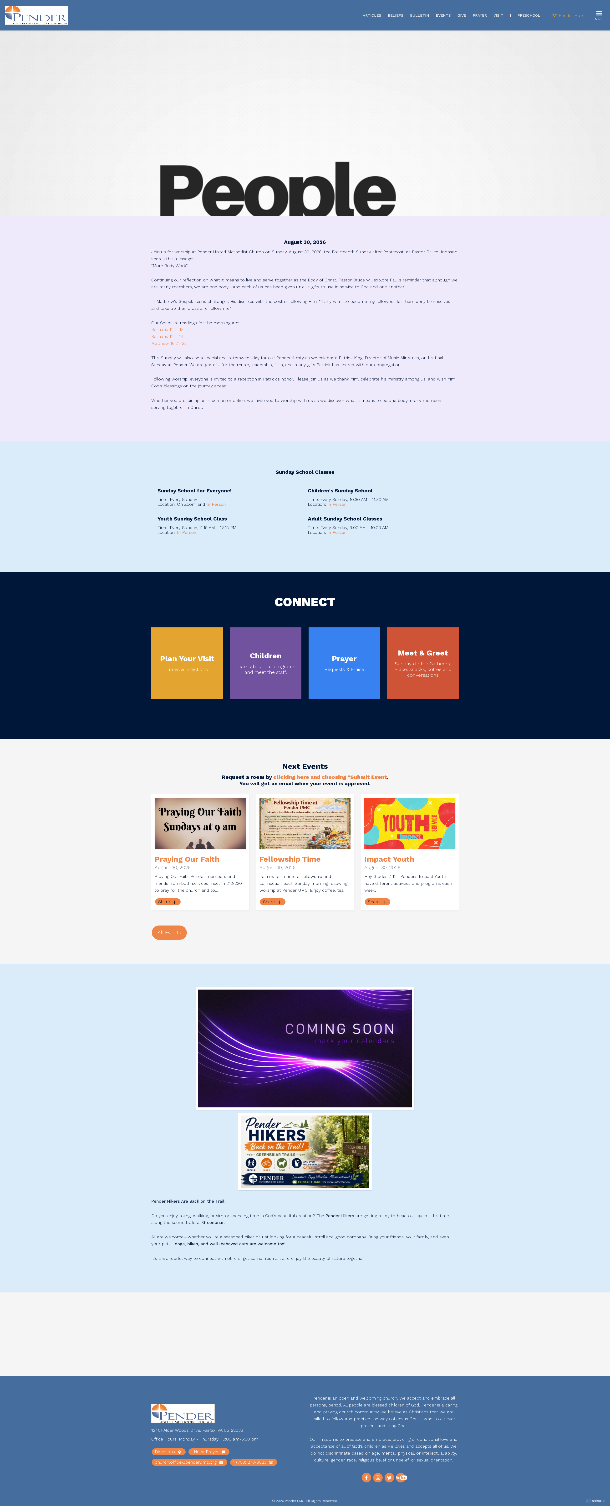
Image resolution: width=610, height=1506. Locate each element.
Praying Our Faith (187, 859)
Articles (372, 15)
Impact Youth (389, 859)
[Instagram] (378, 1477)
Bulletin (419, 15)
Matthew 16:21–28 (169, 343)
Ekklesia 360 (595, 1501)
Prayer (480, 15)
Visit (498, 15)
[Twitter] (389, 1477)
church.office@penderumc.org (186, 1462)
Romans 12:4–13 (167, 329)
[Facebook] (366, 1477)
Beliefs (395, 15)
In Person (216, 504)
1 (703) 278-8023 (250, 1462)
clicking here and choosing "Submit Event (330, 777)
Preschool (529, 15)
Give (462, 15)
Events (443, 15)
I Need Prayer (205, 1451)
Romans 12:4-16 (167, 336)
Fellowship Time (290, 859)
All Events (169, 933)
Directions (165, 1451)
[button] (172, 1323)
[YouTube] (401, 1477)
